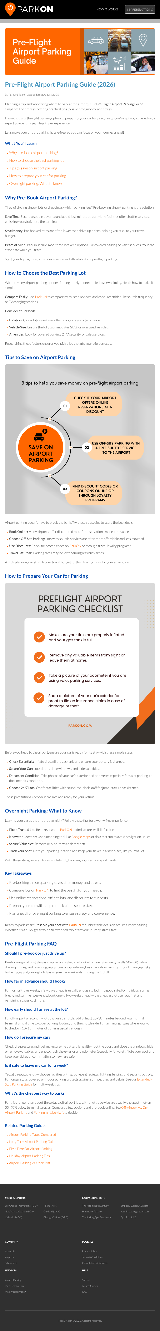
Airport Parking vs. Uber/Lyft (29, 1163)
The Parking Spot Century (95, 1205)
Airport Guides (90, 1285)
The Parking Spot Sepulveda (96, 1217)
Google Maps (81, 837)
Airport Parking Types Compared (32, 1134)
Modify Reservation (15, 1291)
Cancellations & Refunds (94, 1263)
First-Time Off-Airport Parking (30, 1149)
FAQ (84, 1291)
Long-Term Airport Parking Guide (32, 1141)
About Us (10, 1251)
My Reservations (140, 9)
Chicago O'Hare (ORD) (56, 1217)
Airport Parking (13, 1280)
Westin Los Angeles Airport (135, 1211)
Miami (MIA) (50, 1205)
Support (86, 1280)
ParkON (41, 297)
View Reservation (14, 1285)
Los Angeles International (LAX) (21, 1205)
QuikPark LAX (128, 1217)
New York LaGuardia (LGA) (19, 1211)
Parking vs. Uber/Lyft (49, 1112)
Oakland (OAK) (52, 1211)
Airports (9, 1257)
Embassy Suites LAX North (134, 1205)
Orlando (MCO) (13, 1217)
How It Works (107, 9)
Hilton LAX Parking (92, 1211)
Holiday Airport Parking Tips (29, 1156)
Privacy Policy (89, 1251)
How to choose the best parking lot (36, 160)
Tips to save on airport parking (33, 168)
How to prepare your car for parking (37, 175)
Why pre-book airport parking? (33, 152)
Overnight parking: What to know (35, 183)
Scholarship (11, 1263)
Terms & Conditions (92, 1257)
